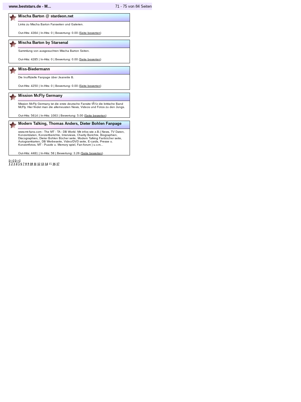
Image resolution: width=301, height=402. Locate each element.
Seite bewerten (90, 32)
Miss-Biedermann (34, 69)
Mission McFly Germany (40, 95)
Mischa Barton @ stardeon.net (45, 16)
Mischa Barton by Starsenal (43, 42)
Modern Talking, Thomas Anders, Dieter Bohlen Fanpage (69, 123)
